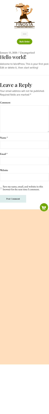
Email (3, 154)
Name (4, 137)
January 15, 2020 (8, 52)
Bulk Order (24, 41)
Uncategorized (27, 52)
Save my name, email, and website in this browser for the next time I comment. (23, 188)
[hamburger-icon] (25, 34)
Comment (5, 102)
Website (4, 170)
